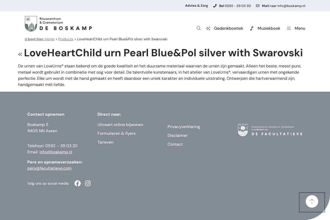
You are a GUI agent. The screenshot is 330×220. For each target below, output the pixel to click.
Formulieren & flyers (116, 133)
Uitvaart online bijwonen (120, 124)
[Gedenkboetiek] (208, 28)
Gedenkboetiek (228, 28)
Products (65, 39)
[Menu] (289, 28)
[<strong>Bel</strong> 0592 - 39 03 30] (215, 5)
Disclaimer (178, 135)
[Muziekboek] (252, 28)
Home (39, 39)
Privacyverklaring (184, 126)
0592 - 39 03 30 (235, 6)
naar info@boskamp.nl (283, 6)
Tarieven (105, 142)
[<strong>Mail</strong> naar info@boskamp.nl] (257, 5)
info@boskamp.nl (55, 152)
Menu (300, 28)
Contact (175, 144)
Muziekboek (269, 28)
